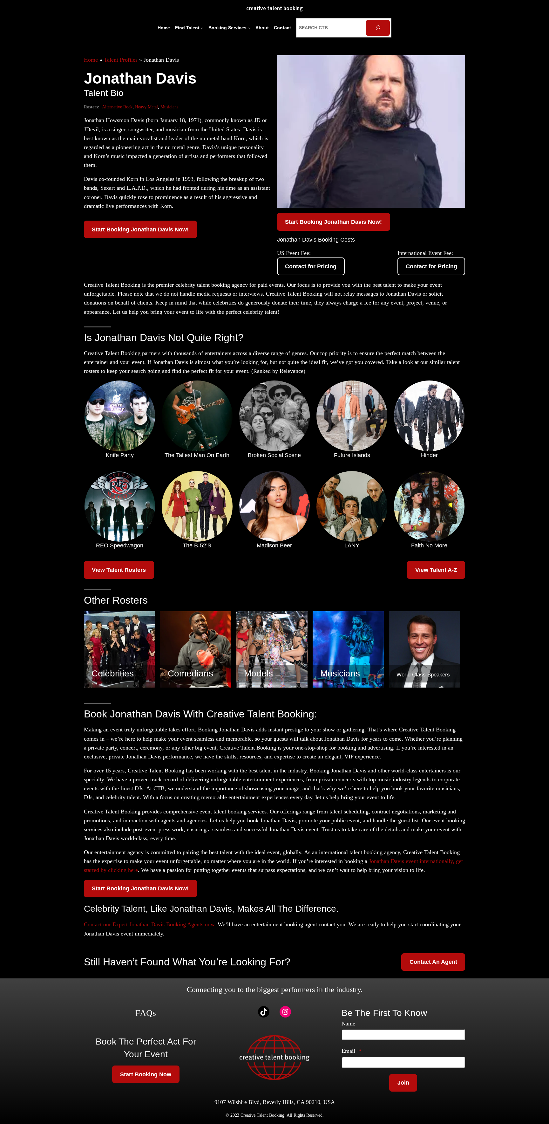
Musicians (169, 106)
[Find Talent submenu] (201, 27)
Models (258, 673)
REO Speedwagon (119, 545)
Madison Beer (274, 545)
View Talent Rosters (119, 570)
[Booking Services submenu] (249, 27)
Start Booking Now (145, 1074)
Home (91, 60)
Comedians (190, 673)
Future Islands (352, 455)
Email (351, 1051)
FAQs (145, 1013)
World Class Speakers (423, 675)
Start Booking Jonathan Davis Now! (140, 229)
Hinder (429, 455)
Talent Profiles (121, 60)
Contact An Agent (433, 962)
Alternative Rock (117, 106)
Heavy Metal (146, 106)
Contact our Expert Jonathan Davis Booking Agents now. (150, 924)
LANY (351, 545)
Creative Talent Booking (274, 8)
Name (348, 1023)
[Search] (378, 28)
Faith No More (429, 545)
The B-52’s (197, 545)
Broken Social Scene (274, 455)
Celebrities (113, 673)
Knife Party (120, 455)
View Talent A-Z (436, 570)
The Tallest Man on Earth (197, 455)
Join (403, 1082)
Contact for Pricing (310, 266)
